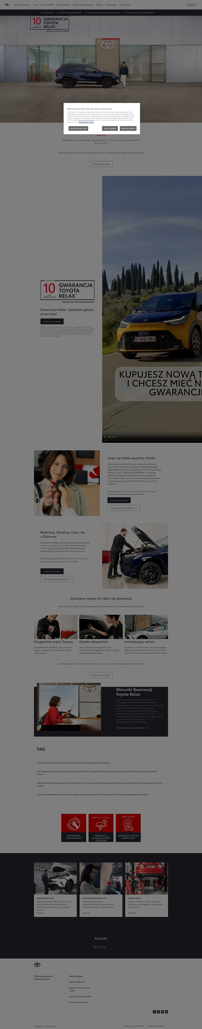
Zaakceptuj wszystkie (128, 128)
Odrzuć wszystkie (110, 128)
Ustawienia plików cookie (78, 128)
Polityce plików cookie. (86, 122)
